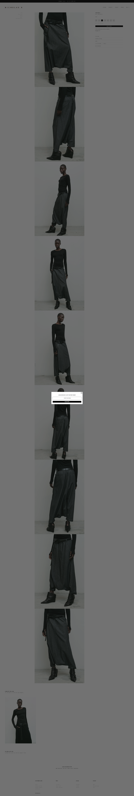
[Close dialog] (81, 393)
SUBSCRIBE (67, 401)
